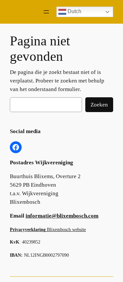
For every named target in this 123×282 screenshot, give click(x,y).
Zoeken (99, 105)
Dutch (73, 11)
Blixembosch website (48, 229)
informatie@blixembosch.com (62, 216)
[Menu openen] (46, 12)
